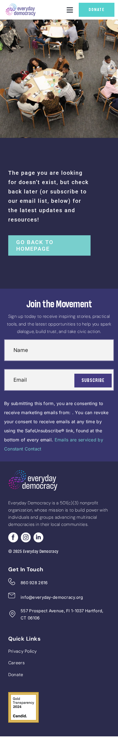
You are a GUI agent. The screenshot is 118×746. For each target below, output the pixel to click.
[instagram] (26, 537)
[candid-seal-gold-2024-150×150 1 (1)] (23, 694)
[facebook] (13, 537)
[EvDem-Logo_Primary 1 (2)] (20, 5)
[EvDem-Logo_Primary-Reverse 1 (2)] (33, 472)
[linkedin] (38, 537)
